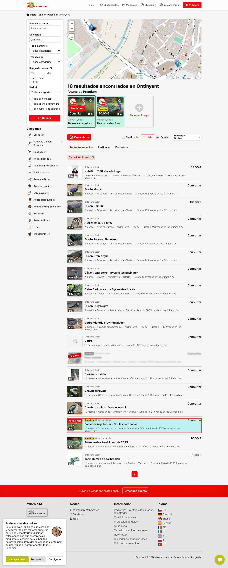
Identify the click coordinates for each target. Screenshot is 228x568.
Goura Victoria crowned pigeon (104, 322)
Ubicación (150, 4)
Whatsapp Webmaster (85, 510)
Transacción (36, 57)
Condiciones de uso (126, 517)
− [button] (72, 29)
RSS (75, 518)
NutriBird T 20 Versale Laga (102, 171)
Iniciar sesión (171, 4)
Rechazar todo (38, 559)
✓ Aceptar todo (17, 559)
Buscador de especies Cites (130, 539)
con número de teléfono (47, 108)
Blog (91, 4)
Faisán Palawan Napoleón (101, 239)
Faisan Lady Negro (96, 306)
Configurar (55, 559)
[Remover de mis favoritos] (90, 100)
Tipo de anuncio (38, 45)
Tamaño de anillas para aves (130, 530)
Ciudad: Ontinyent (79, 157)
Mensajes (131, 4)
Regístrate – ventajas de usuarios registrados (133, 512)
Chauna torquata (95, 390)
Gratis (35, 82)
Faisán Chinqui (93, 206)
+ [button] (72, 24)
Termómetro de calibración (102, 459)
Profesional (122, 147)
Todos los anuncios (81, 147)
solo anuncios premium (46, 103)
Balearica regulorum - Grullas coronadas (81, 123)
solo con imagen (43, 98)
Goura (88, 340)
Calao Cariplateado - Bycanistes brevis (109, 289)
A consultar (38, 78)
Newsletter (120, 534)
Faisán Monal (92, 189)
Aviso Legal (120, 526)
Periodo (33, 87)
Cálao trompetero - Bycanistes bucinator (111, 272)
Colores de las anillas (126, 543)
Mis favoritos (111, 4)
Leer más (11, 548)
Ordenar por (180, 135)
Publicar (193, 5)
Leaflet (171, 78)
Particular (104, 147)
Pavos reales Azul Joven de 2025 (110, 123)
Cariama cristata (95, 374)
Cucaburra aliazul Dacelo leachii (105, 407)
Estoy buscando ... (39, 23)
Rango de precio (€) (40, 68)
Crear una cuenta (136, 491)
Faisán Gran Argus (96, 256)
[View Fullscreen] (71, 36)
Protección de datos (126, 521)
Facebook (78, 514)
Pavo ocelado (93, 357)
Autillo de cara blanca (98, 222)
